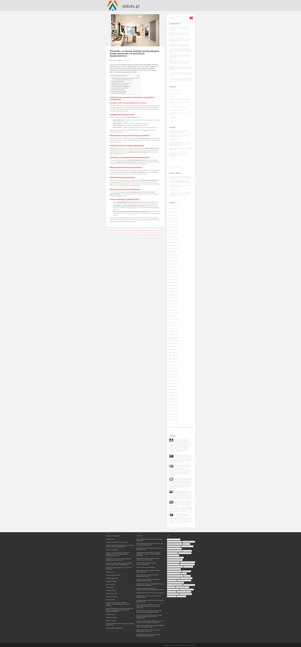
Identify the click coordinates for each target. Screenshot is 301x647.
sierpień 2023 (174, 261)
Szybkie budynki (110, 587)
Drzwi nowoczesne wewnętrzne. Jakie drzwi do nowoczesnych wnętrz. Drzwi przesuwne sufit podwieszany (148, 606)
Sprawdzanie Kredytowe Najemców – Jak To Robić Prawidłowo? (119, 568)
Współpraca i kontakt (187, 2)
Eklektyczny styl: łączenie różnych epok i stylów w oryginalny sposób (148, 596)
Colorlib (180, 645)
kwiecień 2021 (174, 319)
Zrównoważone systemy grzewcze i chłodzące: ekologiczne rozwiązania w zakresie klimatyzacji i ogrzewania (148, 554)
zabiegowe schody (181, 596)
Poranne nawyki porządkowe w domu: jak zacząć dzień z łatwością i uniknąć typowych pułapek (180, 50)
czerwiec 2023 (174, 267)
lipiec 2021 (174, 310)
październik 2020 (175, 337)
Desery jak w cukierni (111, 596)
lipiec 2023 (174, 264)
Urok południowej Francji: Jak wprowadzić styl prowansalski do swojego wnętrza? (148, 635)
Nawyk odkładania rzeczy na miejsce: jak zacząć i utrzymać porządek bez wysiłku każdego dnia (179, 56)
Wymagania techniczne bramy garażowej (121, 83)
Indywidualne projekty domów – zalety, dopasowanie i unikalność (183, 455)
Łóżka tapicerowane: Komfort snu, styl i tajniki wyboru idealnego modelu (150, 601)
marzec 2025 (174, 239)
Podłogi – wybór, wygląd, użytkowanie (181, 99)
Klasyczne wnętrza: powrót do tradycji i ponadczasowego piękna (179, 135)
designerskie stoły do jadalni (174, 546)
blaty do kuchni (186, 544)
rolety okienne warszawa (189, 585)
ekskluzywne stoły (186, 571)
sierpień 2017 (174, 411)
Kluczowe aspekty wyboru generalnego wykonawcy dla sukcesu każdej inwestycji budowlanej (120, 545)
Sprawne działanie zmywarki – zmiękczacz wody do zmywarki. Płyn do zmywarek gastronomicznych (180, 144)
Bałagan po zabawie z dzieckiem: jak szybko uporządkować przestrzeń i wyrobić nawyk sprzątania (180, 68)
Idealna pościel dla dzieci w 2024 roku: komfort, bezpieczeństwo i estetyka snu (148, 630)
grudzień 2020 (174, 331)
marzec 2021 (174, 322)
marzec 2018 (174, 389)
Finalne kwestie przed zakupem (119, 91)
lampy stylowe (187, 575)
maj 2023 (173, 270)
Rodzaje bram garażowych (118, 81)
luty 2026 (173, 224)
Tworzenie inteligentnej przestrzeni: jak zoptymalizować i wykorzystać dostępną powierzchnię (150, 589)
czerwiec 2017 (174, 414)
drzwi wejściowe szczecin (173, 555)
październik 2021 (175, 300)
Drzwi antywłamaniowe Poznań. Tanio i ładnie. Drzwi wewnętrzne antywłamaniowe (149, 544)
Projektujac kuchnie (111, 590)
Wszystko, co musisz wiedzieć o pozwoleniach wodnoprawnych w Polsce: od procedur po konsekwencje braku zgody (117, 554)
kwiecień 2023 (174, 273)
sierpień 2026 (174, 206)
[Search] (191, 18)
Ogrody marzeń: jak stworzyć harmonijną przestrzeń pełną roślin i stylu (149, 548)
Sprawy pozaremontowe (177, 110)
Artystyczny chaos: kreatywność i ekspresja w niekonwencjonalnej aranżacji (147, 580)
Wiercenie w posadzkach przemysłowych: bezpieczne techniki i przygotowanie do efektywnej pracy (119, 563)
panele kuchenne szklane (186, 578)
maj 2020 (173, 352)
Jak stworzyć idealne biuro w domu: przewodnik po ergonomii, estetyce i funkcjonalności (178, 154)
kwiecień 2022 (174, 282)
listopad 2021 (174, 297)
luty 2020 (173, 362)
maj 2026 (173, 215)
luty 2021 (173, 325)
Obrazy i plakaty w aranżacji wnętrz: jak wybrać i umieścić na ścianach (148, 571)
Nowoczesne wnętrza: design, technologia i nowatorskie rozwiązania (147, 575)
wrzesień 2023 (175, 258)
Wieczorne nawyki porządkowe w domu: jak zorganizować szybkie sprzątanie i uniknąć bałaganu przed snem (180, 40)
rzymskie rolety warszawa (173, 589)
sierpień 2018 (174, 374)
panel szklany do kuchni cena (184, 580)
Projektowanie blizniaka (112, 578)
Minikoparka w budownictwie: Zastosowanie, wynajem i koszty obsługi (120, 624)
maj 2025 (173, 236)
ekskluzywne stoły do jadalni (174, 573)
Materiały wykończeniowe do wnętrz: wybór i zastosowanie (180, 149)
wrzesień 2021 (175, 304)
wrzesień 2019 (175, 368)
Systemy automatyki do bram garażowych (121, 86)
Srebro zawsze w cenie (111, 593)
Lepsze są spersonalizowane (113, 575)
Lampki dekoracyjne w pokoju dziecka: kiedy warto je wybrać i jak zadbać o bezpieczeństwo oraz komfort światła (181, 503)
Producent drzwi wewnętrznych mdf (175, 582)
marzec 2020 (174, 359)
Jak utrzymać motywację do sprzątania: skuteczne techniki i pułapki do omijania (179, 45)
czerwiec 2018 (174, 380)
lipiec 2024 (174, 248)
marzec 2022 (174, 285)
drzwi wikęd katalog (188, 566)
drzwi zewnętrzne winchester (174, 569)
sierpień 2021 (174, 307)
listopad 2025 (174, 230)
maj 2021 (173, 316)
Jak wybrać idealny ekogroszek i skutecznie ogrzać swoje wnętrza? (180, 186)
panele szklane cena (172, 580)
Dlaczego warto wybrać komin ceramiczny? (117, 542)
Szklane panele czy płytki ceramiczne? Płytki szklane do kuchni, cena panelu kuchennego (150, 626)
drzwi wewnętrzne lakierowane (187, 564)
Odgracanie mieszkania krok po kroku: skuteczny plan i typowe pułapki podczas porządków (179, 28)
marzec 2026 (174, 221)
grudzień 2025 (174, 227)
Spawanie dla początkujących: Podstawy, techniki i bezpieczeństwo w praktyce (179, 181)
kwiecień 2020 (174, 356)
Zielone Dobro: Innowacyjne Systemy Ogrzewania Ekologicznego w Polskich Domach (118, 559)
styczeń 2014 (174, 417)
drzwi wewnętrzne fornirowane (188, 562)
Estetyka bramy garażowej (118, 89)
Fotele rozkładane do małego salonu (145, 567)
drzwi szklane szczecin (172, 553)
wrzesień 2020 (175, 340)
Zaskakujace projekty (111, 617)
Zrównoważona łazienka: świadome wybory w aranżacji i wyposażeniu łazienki (148, 559)
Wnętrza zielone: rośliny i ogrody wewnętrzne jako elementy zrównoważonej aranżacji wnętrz (149, 611)
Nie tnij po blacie (110, 539)
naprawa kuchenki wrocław (173, 578)
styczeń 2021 (174, 328)
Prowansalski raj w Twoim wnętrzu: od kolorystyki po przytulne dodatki (179, 131)
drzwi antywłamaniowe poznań (174, 548)
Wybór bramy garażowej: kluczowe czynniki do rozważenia (125, 78)
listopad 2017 (174, 401)
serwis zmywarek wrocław (185, 594)
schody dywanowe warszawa (186, 589)
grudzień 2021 (174, 294)
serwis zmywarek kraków (173, 594)
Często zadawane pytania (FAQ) (119, 93)
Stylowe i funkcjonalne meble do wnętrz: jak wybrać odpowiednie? (149, 539)
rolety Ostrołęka (171, 587)
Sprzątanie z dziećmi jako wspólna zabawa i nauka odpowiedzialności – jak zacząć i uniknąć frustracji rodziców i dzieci (180, 62)
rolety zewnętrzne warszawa (182, 587)
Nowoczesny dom (110, 584)
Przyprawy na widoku (111, 581)
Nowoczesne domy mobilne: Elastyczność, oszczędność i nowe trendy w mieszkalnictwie (181, 177)
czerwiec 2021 (174, 313)
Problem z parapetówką (112, 549)
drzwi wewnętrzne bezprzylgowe (175, 560)
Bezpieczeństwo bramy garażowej (120, 88)
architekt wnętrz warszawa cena (175, 544)
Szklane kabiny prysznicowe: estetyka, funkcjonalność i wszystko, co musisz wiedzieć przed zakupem (150, 621)
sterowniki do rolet (172, 596)
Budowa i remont (175, 90)
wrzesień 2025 (175, 233)
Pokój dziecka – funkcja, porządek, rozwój (179, 103)
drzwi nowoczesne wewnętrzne (174, 550)
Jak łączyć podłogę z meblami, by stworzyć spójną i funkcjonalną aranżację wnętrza (183, 467)
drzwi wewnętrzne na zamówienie (175, 566)
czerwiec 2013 (174, 420)
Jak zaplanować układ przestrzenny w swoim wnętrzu (149, 593)
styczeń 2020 (174, 365)
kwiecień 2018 (174, 386)
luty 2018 (173, 392)
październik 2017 (175, 404)
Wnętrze (128, 60)
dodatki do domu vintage (187, 546)
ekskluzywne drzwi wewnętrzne (174, 571)
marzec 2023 (174, 276)
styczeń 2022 (174, 291)
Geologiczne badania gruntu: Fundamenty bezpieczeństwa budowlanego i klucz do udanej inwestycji (179, 194)
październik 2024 (175, 242)
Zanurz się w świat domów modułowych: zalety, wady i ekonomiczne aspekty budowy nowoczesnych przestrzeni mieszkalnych (120, 610)
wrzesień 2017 (175, 408)
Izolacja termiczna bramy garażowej (120, 84)
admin (121, 60)
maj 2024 (173, 252)
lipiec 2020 (174, 346)
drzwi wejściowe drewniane (185, 553)
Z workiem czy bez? (111, 614)
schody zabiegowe (172, 591)
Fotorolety (183, 573)
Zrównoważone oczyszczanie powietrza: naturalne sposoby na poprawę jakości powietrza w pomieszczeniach (149, 616)
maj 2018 (173, 383)
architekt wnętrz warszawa (188, 541)
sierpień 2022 (174, 279)
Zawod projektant (110, 599)
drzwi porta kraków (187, 550)
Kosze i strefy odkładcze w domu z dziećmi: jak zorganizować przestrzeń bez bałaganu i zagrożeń (180, 74)
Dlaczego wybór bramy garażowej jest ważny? (123, 79)
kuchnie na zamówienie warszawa (175, 575)
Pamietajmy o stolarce (175, 190)
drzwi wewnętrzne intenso (173, 564)
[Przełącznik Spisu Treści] (137, 76)
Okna (172, 96)
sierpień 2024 (174, 245)
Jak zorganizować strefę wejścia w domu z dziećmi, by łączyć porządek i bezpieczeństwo (181, 79)
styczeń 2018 (174, 395)
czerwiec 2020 (174, 349)
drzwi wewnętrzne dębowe (173, 562)
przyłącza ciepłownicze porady (179, 107)
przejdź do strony (173, 139)
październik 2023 (175, 255)
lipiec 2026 (174, 209)
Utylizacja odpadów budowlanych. (114, 628)
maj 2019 (173, 371)
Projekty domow (110, 572)
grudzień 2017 (174, 398)
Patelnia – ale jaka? (111, 620)
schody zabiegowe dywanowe (184, 591)
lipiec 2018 (174, 377)
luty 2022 (173, 288)
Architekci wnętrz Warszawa (174, 539)
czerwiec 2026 (174, 212)
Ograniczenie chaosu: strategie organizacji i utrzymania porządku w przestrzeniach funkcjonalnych (183, 479)
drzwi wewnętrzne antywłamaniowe (175, 557)
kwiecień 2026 (174, 218)
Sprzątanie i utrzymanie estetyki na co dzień (180, 113)
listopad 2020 (174, 334)
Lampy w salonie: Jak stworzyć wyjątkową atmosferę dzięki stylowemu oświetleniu (149, 584)
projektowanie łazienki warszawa (175, 585)
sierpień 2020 (174, 343)
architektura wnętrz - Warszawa (174, 541)
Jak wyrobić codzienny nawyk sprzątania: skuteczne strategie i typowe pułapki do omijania (179, 34)
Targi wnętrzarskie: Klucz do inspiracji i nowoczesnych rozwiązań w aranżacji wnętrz (179, 515)
